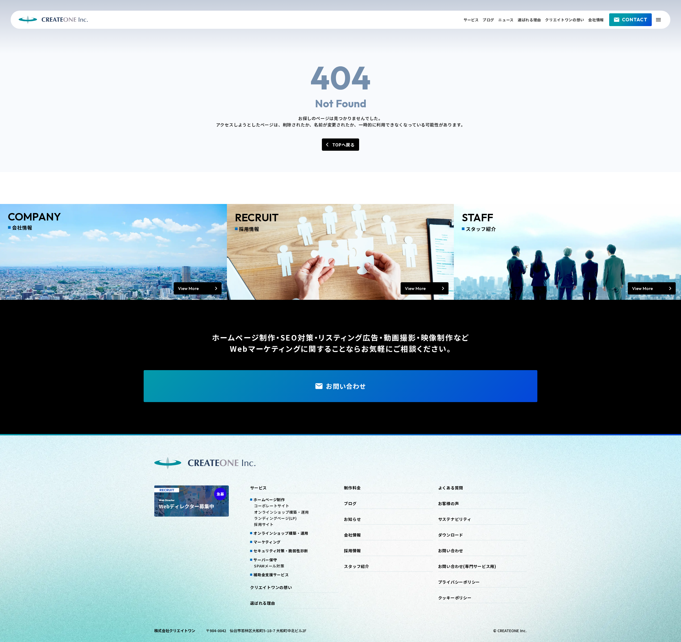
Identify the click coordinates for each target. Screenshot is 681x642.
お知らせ (352, 519)
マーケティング (267, 541)
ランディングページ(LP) (275, 518)
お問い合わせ (450, 550)
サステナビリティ (454, 519)
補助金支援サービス (271, 574)
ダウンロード (450, 535)
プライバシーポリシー (459, 582)
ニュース (506, 20)
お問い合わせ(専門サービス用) (467, 566)
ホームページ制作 (269, 499)
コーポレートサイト (271, 505)
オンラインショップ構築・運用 (281, 512)
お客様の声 (448, 503)
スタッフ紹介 (356, 566)
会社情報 (596, 20)
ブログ (488, 20)
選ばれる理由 (529, 20)
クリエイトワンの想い (564, 20)
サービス (471, 20)
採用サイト (264, 524)
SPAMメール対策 (269, 565)
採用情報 (352, 550)
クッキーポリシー (455, 597)
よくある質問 (450, 487)
